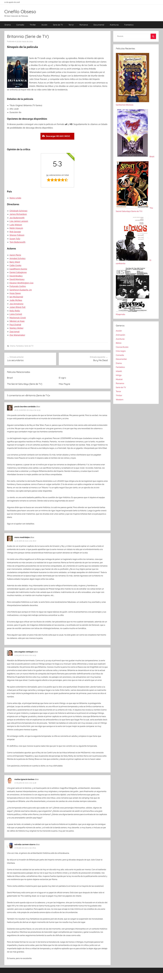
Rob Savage (15, 232)
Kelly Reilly (15, 311)
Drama (8, 25)
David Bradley (16, 276)
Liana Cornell (16, 314)
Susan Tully (15, 238)
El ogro (62, 377)
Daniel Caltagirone (18, 272)
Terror (71, 25)
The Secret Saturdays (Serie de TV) (24, 384)
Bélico (118, 343)
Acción (44, 25)
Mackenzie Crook (18, 318)
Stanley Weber (16, 328)
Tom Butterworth (17, 242)
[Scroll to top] (159, 969)
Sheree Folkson (17, 235)
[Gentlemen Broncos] (132, 101)
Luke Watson (16, 225)
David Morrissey (17, 279)
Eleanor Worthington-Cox (21, 283)
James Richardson (18, 214)
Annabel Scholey (18, 258)
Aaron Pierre (15, 255)
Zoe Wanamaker (17, 335)
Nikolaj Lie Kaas (17, 321)
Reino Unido (15, 198)
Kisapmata (120, 314)
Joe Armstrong (16, 304)
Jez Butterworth (17, 218)
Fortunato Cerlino (18, 286)
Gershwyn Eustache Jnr (21, 290)
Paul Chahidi (15, 324)
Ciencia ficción (122, 347)
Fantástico (129, 25)
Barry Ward (15, 262)
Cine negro (121, 351)
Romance (84, 25)
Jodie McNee (16, 300)
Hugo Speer (15, 293)
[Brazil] (133, 156)
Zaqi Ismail (15, 331)
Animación (120, 335)
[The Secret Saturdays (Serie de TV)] (133, 208)
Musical (119, 379)
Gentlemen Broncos (124, 105)
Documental (98, 25)
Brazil (10, 377)
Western (119, 399)
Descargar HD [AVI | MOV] (58, 136)
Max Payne (64, 384)
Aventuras (114, 25)
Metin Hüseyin (16, 228)
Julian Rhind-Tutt (17, 307)
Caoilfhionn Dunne (18, 269)
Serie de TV (58, 25)
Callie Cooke (15, 265)
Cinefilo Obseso (20, 11)
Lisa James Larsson (19, 221)
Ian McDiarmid (16, 297)
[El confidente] (133, 260)
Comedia (20, 25)
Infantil (119, 371)
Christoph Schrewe (18, 211)
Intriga (118, 375)
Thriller (33, 25)
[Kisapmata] (132, 311)
